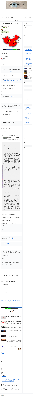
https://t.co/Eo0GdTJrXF (16, 79)
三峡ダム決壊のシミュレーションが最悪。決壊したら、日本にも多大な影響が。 (28, 50)
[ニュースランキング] (3, 58)
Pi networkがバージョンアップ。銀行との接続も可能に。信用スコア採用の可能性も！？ (28, 62)
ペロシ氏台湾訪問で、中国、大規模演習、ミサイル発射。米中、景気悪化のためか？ (11, 300)
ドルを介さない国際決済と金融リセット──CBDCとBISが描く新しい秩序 (28, 102)
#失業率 (7, 80)
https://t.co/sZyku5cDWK (4, 67)
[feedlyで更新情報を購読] (11, 311)
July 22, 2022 (9, 255)
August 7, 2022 (12, 96)
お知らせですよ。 (4, 376)
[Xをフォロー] (10, 311)
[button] (18, 49)
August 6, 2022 (10, 71)
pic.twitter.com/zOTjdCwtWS (16, 80)
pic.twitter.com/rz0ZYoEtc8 (7, 229)
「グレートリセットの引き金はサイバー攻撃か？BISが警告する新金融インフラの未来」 (10, 389)
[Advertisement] (16, 12)
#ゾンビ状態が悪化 (4, 80)
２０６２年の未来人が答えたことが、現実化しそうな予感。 (8, 380)
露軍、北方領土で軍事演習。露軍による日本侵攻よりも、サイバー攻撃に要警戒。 (4, 300)
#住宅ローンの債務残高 (10, 80)
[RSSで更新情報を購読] (12, 311)
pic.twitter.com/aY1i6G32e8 (6, 243)
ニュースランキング (3, 59)
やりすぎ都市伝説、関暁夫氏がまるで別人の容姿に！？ (8, 381)
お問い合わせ (25, 82)
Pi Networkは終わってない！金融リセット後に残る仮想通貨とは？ (8, 388)
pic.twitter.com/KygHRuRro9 (11, 238)
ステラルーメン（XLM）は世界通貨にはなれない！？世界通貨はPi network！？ (10, 379)
